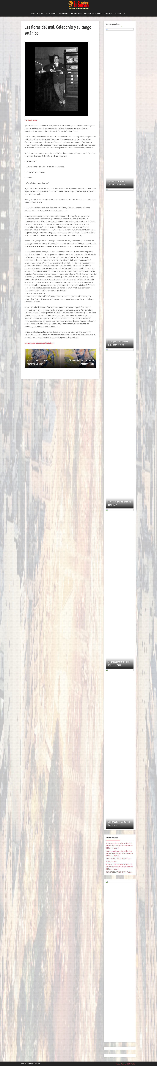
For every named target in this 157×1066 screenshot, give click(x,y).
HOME (33, 13)
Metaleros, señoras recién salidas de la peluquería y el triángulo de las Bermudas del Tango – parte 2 (119, 853)
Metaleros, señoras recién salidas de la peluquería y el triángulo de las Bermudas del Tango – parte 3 (119, 845)
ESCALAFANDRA (51, 13)
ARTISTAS (118, 13)
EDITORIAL (40, 13)
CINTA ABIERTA (63, 13)
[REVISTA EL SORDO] (78, 4)
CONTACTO (131, 1064)
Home (118, 1064)
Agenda (123, 1064)
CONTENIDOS (108, 13)
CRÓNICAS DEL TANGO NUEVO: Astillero (119, 872)
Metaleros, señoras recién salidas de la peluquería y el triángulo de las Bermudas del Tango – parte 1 (119, 866)
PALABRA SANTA (76, 13)
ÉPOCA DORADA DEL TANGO (92, 13)
